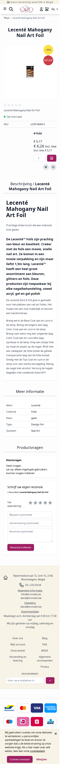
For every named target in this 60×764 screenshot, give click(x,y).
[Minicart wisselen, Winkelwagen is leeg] (47, 9)
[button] (13, 105)
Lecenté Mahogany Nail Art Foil (29, 17)
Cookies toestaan (20, 759)
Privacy (45, 666)
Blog (44, 638)
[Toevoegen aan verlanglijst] (46, 167)
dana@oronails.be (31, 598)
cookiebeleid (37, 751)
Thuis (6, 17)
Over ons (17, 638)
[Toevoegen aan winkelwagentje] (51, 158)
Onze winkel (18, 650)
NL (53, 9)
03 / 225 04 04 (33, 585)
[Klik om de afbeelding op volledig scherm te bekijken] (30, 71)
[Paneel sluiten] (55, 733)
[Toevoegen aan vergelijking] (53, 167)
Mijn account (17, 644)
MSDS (44, 650)
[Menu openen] (5, 8)
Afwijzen (41, 759)
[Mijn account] (41, 9)
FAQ (44, 644)
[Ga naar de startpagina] (25, 9)
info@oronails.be (31, 594)
